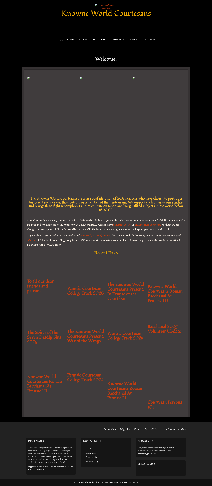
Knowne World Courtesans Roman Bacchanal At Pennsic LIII (180, 289)
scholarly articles (122, 225)
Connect (134, 40)
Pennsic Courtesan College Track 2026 (131, 285)
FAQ (59, 40)
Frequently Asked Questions (95, 235)
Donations (100, 40)
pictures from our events (148, 225)
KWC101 (32, 240)
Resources (117, 40)
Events (70, 40)
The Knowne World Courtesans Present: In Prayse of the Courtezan (156, 290)
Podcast (84, 40)
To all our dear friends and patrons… (60, 477)
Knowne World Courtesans (106, 13)
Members (149, 40)
